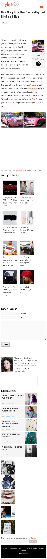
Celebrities (27, 171)
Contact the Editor (24, 548)
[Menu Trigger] (41, 6)
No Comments (9, 403)
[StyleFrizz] (10, 7)
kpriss (20, 171)
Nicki (34, 99)
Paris (10, 102)
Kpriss (33, 538)
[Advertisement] (23, 32)
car (15, 47)
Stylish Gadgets (37, 171)
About (35, 548)
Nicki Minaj (32, 88)
